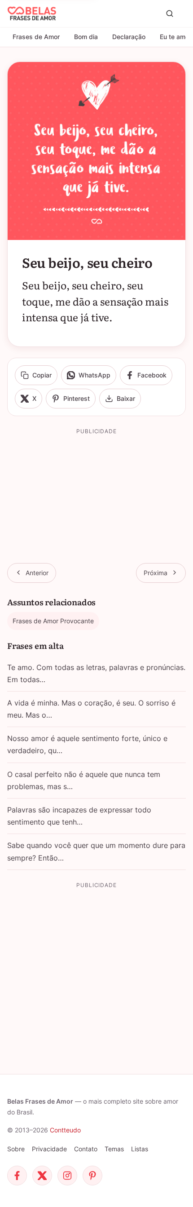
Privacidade (49, 1149)
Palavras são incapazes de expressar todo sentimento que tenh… (79, 815)
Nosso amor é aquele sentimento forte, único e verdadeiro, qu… (87, 744)
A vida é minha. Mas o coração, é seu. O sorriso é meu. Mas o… (91, 708)
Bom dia (86, 36)
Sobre (16, 1149)
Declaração (128, 36)
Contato (85, 1149)
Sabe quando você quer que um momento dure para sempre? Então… (96, 851)
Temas (114, 1149)
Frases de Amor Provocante (53, 621)
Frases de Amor (36, 36)
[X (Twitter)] (42, 1175)
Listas (139, 1149)
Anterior (37, 573)
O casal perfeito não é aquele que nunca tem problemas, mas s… (83, 780)
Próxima (155, 573)
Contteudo (65, 1130)
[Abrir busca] (170, 13)
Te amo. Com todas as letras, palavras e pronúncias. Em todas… (96, 673)
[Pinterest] (92, 1175)
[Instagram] (67, 1175)
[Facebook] (17, 1175)
